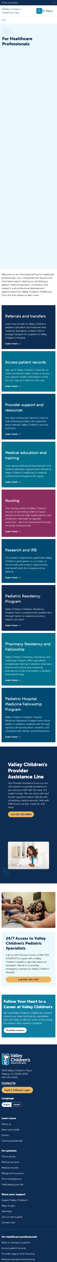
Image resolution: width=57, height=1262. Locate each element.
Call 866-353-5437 (28, 979)
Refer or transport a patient (16, 1242)
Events (5, 1135)
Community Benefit (12, 1140)
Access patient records (14, 1248)
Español (16, 1104)
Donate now (8, 1222)
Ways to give (8, 1205)
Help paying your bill (12, 1184)
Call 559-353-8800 (20, 814)
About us (6, 1124)
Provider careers (15, 1030)
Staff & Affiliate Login (17, 1090)
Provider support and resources (18, 1253)
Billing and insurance (13, 1173)
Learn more (11, 343)
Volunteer (7, 1211)
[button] (47, 11)
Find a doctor (9, 1156)
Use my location (11, 2)
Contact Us (9, 1083)
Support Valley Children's (15, 1200)
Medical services (10, 1162)
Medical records (10, 1167)
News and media (10, 1129)
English (7, 1104)
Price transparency (12, 1178)
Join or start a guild (12, 1216)
